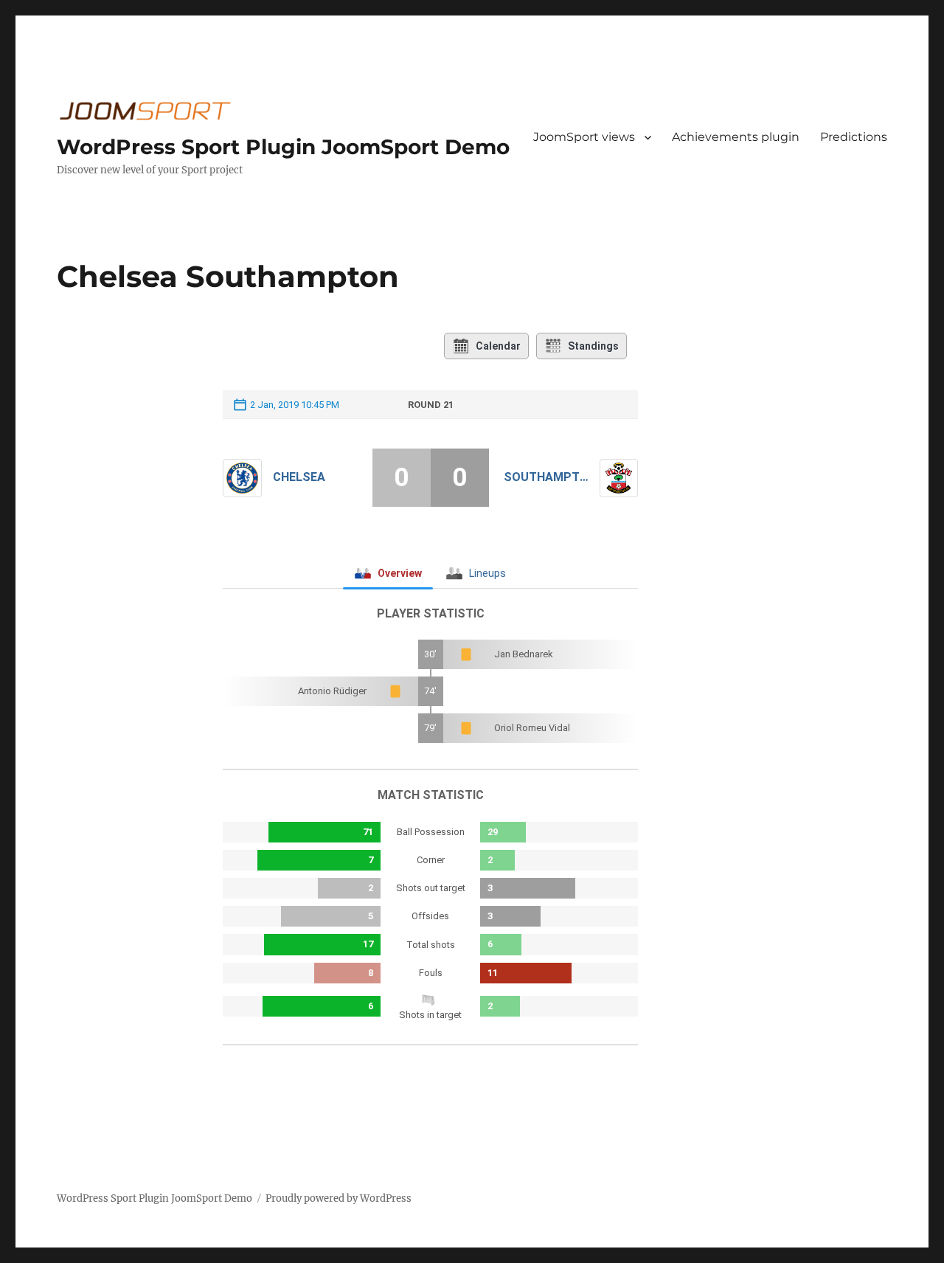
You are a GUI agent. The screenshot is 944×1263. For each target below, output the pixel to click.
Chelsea (299, 477)
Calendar (498, 346)
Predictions (853, 137)
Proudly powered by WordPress (339, 1198)
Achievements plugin (735, 137)
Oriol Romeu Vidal (532, 727)
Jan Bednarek (523, 654)
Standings (593, 346)
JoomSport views (584, 137)
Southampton (546, 477)
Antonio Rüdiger (332, 690)
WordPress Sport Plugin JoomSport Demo (283, 146)
